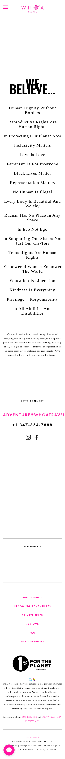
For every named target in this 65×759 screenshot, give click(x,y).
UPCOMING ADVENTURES (32, 606)
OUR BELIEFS (29, 717)
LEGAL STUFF (32, 737)
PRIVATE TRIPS (32, 615)
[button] (9, 750)
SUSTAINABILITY (32, 641)
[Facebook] (37, 437)
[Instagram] (28, 437)
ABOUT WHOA (32, 597)
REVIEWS (32, 623)
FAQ (32, 632)
